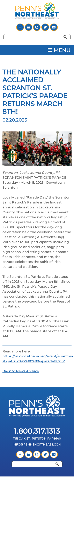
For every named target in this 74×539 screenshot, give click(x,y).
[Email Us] (54, 454)
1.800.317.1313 (37, 431)
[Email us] (54, 27)
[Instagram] (37, 27)
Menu (61, 50)
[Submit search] (69, 43)
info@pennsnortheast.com (37, 444)
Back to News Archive (20, 371)
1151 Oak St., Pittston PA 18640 (37, 438)
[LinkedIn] (29, 27)
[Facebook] (20, 27)
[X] (45, 27)
